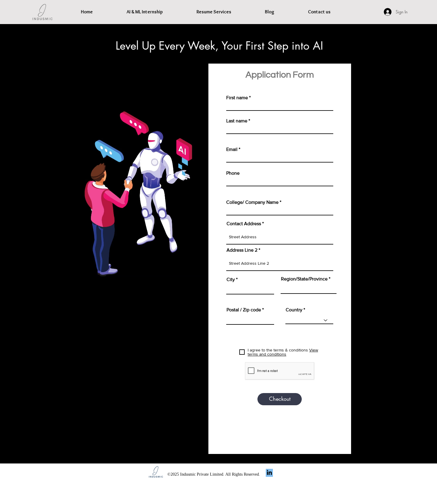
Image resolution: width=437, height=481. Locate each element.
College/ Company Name (252, 202)
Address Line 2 (242, 250)
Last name (236, 121)
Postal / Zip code (244, 309)
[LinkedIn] (269, 472)
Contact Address (244, 223)
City (231, 279)
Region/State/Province (304, 279)
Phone (233, 173)
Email (232, 149)
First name (237, 97)
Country (294, 309)
